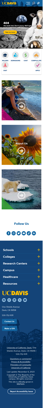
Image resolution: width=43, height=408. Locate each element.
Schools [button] (8, 250)
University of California (20, 367)
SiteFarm (20, 383)
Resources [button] (10, 283)
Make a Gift (9, 328)
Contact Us (9, 321)
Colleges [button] (9, 256)
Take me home (10, 32)
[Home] (15, 293)
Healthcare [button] (10, 277)
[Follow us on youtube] (25, 300)
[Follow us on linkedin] (14, 300)
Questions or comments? (21, 358)
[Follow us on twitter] (20, 300)
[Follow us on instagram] (9, 300)
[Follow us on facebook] (4, 300)
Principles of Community (20, 364)
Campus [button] (8, 270)
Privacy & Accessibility (20, 361)
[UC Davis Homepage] (9, 3)
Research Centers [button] (15, 263)
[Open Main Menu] (28, 3)
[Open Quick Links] (38, 3)
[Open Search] (33, 3)
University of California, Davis (19, 347)
